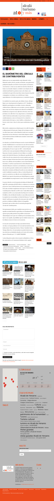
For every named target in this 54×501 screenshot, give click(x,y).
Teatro (47, 414)
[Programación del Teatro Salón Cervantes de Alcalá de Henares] (39, 208)
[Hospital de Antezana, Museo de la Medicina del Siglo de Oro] (39, 197)
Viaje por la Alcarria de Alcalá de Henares (39, 129)
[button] (47, 19)
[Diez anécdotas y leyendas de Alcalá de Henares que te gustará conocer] (47, 185)
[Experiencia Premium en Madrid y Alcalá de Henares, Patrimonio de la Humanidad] (39, 100)
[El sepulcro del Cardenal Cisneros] (47, 219)
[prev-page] (3, 321)
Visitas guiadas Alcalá (24, 433)
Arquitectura (39, 396)
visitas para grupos (23, 439)
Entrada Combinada (14, 19)
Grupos (34, 407)
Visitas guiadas (4, 19)
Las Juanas (46, 232)
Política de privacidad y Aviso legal (35, 0)
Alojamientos (3, 24)
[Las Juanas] (47, 229)
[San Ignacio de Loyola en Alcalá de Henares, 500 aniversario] (7, 268)
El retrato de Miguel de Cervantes (46, 201)
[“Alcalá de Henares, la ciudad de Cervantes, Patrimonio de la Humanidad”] (39, 171)
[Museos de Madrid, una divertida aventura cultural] (47, 124)
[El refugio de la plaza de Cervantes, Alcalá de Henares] (30, 310)
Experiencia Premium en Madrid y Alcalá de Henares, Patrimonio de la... (39, 106)
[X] (50, 1)
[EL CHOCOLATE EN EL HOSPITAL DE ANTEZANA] (7, 296)
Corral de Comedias (30, 405)
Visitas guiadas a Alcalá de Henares (9, 250)
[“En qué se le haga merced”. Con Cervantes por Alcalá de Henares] (39, 89)
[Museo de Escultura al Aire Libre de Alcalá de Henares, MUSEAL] (18, 281)
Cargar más (43, 146)
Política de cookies (23, 0)
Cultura (29, 244)
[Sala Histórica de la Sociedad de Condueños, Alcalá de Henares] (7, 281)
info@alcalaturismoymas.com (27, 484)
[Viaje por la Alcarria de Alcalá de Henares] (39, 124)
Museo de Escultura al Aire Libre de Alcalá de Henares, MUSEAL (18, 287)
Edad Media (44, 405)
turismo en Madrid (24, 425)
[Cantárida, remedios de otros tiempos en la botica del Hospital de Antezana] (30, 296)
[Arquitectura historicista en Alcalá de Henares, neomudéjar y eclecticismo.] (39, 75)
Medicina (22, 412)
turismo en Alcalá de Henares (28, 247)
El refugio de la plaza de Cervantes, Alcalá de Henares (29, 316)
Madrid (46, 409)
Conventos (23, 405)
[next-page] (5, 321)
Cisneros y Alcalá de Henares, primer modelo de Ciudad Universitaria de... (47, 106)
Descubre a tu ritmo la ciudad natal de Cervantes (47, 79)
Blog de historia (11, 24)
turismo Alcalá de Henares (33, 417)
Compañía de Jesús (38, 402)
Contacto (43, 0)
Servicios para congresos (25, 19)
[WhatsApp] (13, 68)
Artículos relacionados (10, 262)
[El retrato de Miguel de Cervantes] (47, 197)
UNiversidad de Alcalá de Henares (32, 427)
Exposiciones (22, 407)
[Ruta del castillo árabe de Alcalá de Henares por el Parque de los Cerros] (47, 113)
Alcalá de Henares (12, 244)
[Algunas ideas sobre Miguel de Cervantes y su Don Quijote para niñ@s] (47, 171)
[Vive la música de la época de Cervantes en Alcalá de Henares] (47, 89)
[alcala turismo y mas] (27, 9)
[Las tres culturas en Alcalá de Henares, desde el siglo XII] (47, 208)
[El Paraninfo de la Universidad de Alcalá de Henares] (39, 229)
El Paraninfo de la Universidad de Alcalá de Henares (39, 233)
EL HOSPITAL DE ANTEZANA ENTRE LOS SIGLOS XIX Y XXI (18, 302)
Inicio (4, 27)
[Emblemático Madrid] (47, 136)
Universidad (33, 425)
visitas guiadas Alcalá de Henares (34, 435)
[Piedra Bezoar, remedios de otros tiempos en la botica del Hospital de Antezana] (7, 310)
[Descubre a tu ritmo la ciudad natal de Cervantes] (47, 75)
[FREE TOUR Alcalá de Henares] (39, 219)
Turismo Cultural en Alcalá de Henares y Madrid (30, 421)
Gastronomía (41, 19)
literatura (41, 409)
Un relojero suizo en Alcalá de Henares (10, 249)
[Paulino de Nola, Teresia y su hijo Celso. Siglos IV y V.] (18, 310)
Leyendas (35, 409)
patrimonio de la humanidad (8, 247)
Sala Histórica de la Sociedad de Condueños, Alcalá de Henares (7, 287)
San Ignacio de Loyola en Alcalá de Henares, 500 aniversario (7, 274)
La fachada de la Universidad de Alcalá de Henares (39, 190)
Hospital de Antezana (24, 409)
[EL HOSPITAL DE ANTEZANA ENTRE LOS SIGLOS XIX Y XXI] (18, 296)
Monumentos (34, 19)
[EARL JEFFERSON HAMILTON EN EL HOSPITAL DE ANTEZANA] (18, 268)
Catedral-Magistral (43, 398)
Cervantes (23, 400)
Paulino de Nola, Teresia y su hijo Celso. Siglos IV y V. (18, 316)
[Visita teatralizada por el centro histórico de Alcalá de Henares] (39, 136)
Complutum (44, 402)
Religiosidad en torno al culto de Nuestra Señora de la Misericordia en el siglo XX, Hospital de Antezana (29, 289)
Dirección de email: (40, 154)
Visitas (47, 427)
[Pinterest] (10, 68)
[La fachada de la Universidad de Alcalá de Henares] (39, 185)
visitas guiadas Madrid (41, 437)
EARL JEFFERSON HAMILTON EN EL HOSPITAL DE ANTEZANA (18, 274)
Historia (21, 246)
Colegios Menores (32, 400)
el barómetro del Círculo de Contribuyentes (11, 246)
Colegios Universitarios (27, 402)
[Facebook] (48, 1)
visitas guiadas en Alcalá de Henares (27, 437)
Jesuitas (31, 409)
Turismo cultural (18, 247)
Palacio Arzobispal (41, 412)
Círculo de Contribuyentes (21, 244)
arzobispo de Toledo (24, 398)
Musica (36, 412)
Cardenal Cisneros (34, 398)
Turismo (23, 416)
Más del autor (23, 262)
